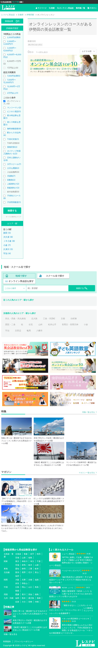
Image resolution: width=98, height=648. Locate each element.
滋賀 (37, 579)
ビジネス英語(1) (14, 111)
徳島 (37, 594)
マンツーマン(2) (14, 107)
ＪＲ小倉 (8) (9, 241)
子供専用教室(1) (14, 202)
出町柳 (74, 318)
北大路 (34, 318)
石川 (30, 572)
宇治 (7, 330)
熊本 (24, 598)
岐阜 (37, 568)
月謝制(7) (11, 176)
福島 (30, 557)
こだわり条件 (10, 288)
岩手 (32, 554)
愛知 (17, 568)
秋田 (39, 554)
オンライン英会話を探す (21, 281)
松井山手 (52, 324)
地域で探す (21, 275)
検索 (53, 8)
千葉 (39, 561)
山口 (30, 587)
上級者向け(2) (13, 184)
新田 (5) (7, 233)
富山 (37, 572)
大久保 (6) (8, 237)
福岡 (17, 598)
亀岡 (29, 330)
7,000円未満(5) (13, 76)
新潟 (17, 572)
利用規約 (7, 641)
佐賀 (17, 602)
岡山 (24, 587)
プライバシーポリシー (23, 641)
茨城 (17, 565)
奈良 (17, 583)
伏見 (31, 324)
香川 (24, 594)
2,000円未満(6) (13, 37)
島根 (17, 591)
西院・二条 (10, 324)
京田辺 (18, 330)
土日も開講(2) (13, 168)
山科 (40, 324)
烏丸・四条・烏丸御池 (15, 318)
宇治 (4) (7, 253)
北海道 (18, 554)
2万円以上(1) (12, 93)
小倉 (86, 324)
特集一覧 (81, 8)
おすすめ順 (86, 51)
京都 (63, 318)
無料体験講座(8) (14, 128)
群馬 (24, 565)
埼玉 (32, 561)
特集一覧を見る (88, 412)
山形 (24, 557)
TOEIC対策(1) (13, 139)
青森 (26, 554)
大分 (24, 602)
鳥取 (37, 587)
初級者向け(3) (13, 188)
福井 (17, 576)
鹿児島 (31, 598)
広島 (17, 587)
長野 (24, 572)
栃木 (30, 565)
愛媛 (17, 594)
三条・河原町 (49, 318)
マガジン (93, 8)
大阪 (17, 579)
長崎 (39, 598)
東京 (17, 561)
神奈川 (25, 561)
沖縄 (37, 602)
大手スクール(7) (14, 164)
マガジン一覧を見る (87, 473)
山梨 (37, 565)
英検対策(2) (12, 147)
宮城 (17, 557)
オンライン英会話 (66, 8)
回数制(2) (11, 180)
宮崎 (30, 602)
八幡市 (39, 330)
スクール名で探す (55, 275)
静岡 (24, 568)
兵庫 (24, 579)
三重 (30, 568)
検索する (12, 210)
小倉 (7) (7, 245)
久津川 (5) (8, 249)
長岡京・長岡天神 (70, 324)
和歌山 (25, 583)
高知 (30, 594)
